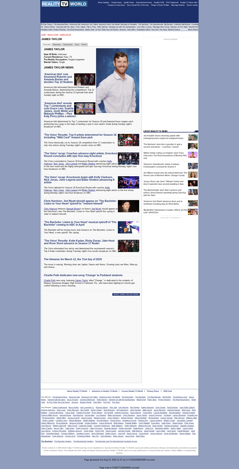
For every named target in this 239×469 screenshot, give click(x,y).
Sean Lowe (61, 410)
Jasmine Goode (124, 431)
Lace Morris (46, 431)
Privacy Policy (153, 391)
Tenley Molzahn (130, 426)
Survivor (75, 402)
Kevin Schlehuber (171, 433)
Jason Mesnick (160, 410)
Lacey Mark (160, 431)
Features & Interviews (116, 5)
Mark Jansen (118, 436)
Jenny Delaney (113, 418)
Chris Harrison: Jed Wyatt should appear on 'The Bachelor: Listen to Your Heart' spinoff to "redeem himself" (80, 202)
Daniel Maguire (183, 431)
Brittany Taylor (169, 420)
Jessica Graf (70, 436)
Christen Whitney (68, 433)
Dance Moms (49, 27)
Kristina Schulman (171, 426)
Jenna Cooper (86, 418)
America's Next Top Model (109, 397)
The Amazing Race (59, 397)
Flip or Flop (91, 27)
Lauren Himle (188, 428)
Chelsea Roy (143, 420)
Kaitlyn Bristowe (147, 407)
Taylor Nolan (88, 431)
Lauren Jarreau (166, 418)
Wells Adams (118, 423)
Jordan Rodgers (91, 423)
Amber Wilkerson (48, 423)
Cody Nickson (57, 436)
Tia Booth (167, 415)
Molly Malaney (117, 426)
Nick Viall (113, 407)
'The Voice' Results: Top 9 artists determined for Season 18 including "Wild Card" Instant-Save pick (80, 136)
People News (116, 2)
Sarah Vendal (149, 431)
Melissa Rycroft (144, 426)
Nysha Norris (115, 420)
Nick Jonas (58, 164)
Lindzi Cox (149, 428)
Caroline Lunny (61, 420)
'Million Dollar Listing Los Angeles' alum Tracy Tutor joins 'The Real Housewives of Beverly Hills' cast (165, 155)
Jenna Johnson (156, 433)
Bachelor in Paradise (129, 24)
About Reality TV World (77, 391)
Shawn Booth (177, 423)
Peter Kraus (189, 423)
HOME (43, 35)
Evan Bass (155, 423)
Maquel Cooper (100, 418)
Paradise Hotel (46, 29)
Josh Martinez (106, 436)
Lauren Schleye (156, 420)
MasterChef (141, 400)
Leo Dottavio (101, 415)
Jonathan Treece (83, 433)
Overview (47, 44)
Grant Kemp (144, 433)
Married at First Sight (179, 27)
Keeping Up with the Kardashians (122, 400)
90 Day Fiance (47, 24)
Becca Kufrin (74, 407)
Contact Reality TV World (132, 391)
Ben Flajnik (84, 410)
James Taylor (65, 35)
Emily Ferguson (82, 428)
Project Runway (164, 400)
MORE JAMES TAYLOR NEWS (126, 294)
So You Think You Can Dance (58, 402)
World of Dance (174, 29)
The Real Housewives (181, 400)
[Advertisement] (92, 328)
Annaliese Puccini (129, 420)
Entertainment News (144, 2)
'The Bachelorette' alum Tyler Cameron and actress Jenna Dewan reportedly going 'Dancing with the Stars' (164, 192)
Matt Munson (137, 431)
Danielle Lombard (187, 426)
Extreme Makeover (87, 400)
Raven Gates (111, 431)
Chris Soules (160, 407)
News (77, 44)
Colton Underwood (59, 407)
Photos (84, 44)
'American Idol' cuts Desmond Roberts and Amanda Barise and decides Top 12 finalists (58, 78)
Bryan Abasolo (62, 423)
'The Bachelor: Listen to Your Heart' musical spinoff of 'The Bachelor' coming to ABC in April (80, 223)
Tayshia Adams (175, 413)
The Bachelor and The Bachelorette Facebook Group (116, 441)
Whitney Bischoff (59, 426)
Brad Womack (109, 410)
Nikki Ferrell (72, 426)
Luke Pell (121, 433)
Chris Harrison (50, 209)
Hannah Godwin (188, 413)
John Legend (71, 164)
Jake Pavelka (135, 410)
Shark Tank (89, 29)
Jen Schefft (108, 413)
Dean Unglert (157, 426)
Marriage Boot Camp (161, 27)
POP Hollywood (172, 2)
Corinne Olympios (59, 431)
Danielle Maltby (131, 423)
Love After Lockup (144, 27)
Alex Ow (95, 436)
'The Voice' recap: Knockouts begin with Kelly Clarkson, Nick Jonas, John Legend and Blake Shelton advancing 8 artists (79, 180)
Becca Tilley (59, 428)
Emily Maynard (73, 410)
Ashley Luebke (48, 420)
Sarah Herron (132, 433)
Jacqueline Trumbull (185, 420)
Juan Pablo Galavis (187, 407)
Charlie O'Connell (83, 413)
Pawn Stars (152, 400)
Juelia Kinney (138, 428)
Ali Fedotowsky (122, 410)
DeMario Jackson (75, 431)
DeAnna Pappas (173, 410)
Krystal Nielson (103, 420)
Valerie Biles (61, 418)
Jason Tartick (141, 415)
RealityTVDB (53, 35)
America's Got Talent (89, 397)
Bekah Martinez (75, 420)
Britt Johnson (179, 418)
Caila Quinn (69, 428)
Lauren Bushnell (105, 423)
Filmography (68, 44)
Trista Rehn (147, 413)
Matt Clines (140, 436)
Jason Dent (129, 436)
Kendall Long (192, 415)
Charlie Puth (49, 280)
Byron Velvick (97, 413)
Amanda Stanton (110, 428)
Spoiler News (129, 2)
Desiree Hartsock (48, 410)
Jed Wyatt (96, 209)
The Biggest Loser (180, 397)
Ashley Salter (176, 428)
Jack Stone (171, 431)
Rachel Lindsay (102, 407)
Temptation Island (143, 29)
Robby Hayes (110, 433)
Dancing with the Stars (56, 400)
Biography (57, 44)
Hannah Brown (73, 209)
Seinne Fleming (127, 418)
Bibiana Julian (191, 418)
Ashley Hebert (96, 410)
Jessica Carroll (73, 418)
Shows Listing (192, 5)
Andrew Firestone (122, 413)
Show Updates (103, 2)
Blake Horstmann (114, 415)
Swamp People (86, 402)
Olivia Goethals (141, 418)
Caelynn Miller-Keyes (49, 415)
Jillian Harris (147, 410)
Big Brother (166, 397)
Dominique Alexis (53, 433)
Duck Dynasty (72, 400)
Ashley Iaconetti (125, 428)
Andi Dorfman (172, 407)
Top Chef (106, 402)
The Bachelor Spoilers (63, 441)
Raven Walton (185, 433)
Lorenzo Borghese (56, 413)
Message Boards (178, 5)
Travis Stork (70, 413)
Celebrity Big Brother (182, 24)
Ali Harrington (153, 418)
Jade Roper (166, 423)
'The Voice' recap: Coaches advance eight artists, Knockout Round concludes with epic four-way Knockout (80, 154)
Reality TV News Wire (189, 2)
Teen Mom (97, 402)
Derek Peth (99, 431)
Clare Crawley (46, 428)
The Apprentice (127, 397)
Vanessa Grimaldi (76, 423)
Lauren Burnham (179, 415)
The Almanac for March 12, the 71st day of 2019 (73, 259)
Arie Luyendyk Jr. (87, 407)
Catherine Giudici (85, 426)
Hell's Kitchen (102, 400)
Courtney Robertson (102, 426)
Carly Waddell (144, 423)
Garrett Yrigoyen (155, 415)
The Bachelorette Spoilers (83, 441)
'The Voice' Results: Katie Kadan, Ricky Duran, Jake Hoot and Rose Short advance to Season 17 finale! (79, 242)
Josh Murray (46, 426)
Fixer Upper (81, 27)
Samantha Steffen (162, 428)
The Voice (116, 402)
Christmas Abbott (83, 436)
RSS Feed (168, 391)
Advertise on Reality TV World (104, 391)
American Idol (74, 397)
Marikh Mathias (89, 420)
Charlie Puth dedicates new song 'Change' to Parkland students (83, 275)
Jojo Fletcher (123, 407)
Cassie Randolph (160, 413)
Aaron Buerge (135, 413)
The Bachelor (140, 397)
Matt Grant (186, 410)
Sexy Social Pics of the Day (138, 5)
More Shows (193, 29)
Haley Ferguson (96, 428)
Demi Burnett (78, 415)
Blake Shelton (88, 164)
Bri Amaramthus (48, 418)
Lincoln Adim (89, 415)
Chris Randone (129, 415)
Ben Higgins (135, 407)
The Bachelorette (154, 397)
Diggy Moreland (97, 433)
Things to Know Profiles (160, 5)
